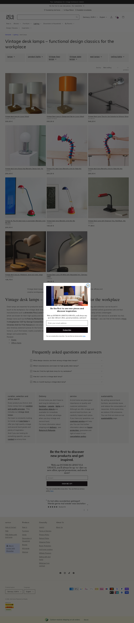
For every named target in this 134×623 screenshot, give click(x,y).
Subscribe (67, 330)
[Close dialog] (88, 285)
